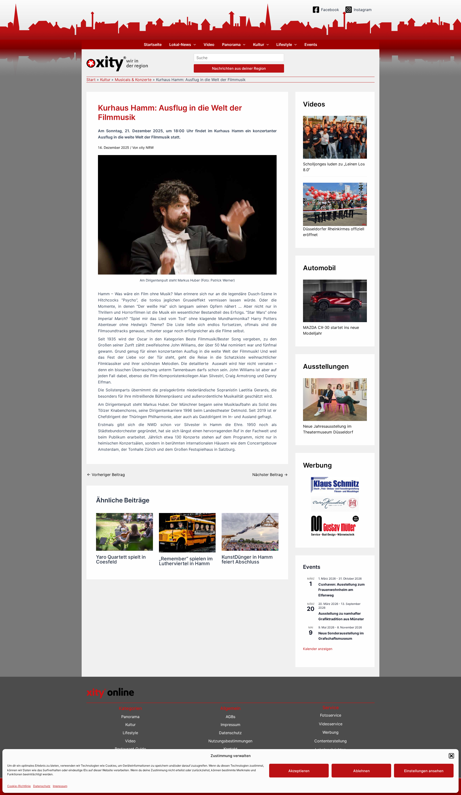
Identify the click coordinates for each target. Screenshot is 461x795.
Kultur (258, 44)
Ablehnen (361, 770)
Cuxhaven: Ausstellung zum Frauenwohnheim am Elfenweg (341, 589)
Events (310, 44)
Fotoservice (330, 715)
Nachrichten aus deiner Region (239, 68)
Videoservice (330, 723)
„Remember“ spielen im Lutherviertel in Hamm (186, 561)
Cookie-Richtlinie (19, 786)
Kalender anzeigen (317, 649)
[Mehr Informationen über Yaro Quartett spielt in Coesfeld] (124, 531)
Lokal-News (180, 44)
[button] (451, 755)
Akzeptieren (298, 770)
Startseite (153, 44)
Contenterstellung (330, 741)
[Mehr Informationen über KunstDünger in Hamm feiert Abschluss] (250, 531)
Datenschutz (41, 786)
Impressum (60, 786)
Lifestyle (284, 44)
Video (209, 44)
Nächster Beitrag (270, 474)
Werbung (330, 732)
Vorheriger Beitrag (106, 474)
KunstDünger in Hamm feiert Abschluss (247, 559)
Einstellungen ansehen (423, 770)
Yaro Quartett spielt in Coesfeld (121, 559)
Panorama (231, 44)
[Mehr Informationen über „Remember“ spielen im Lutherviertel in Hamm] (187, 532)
